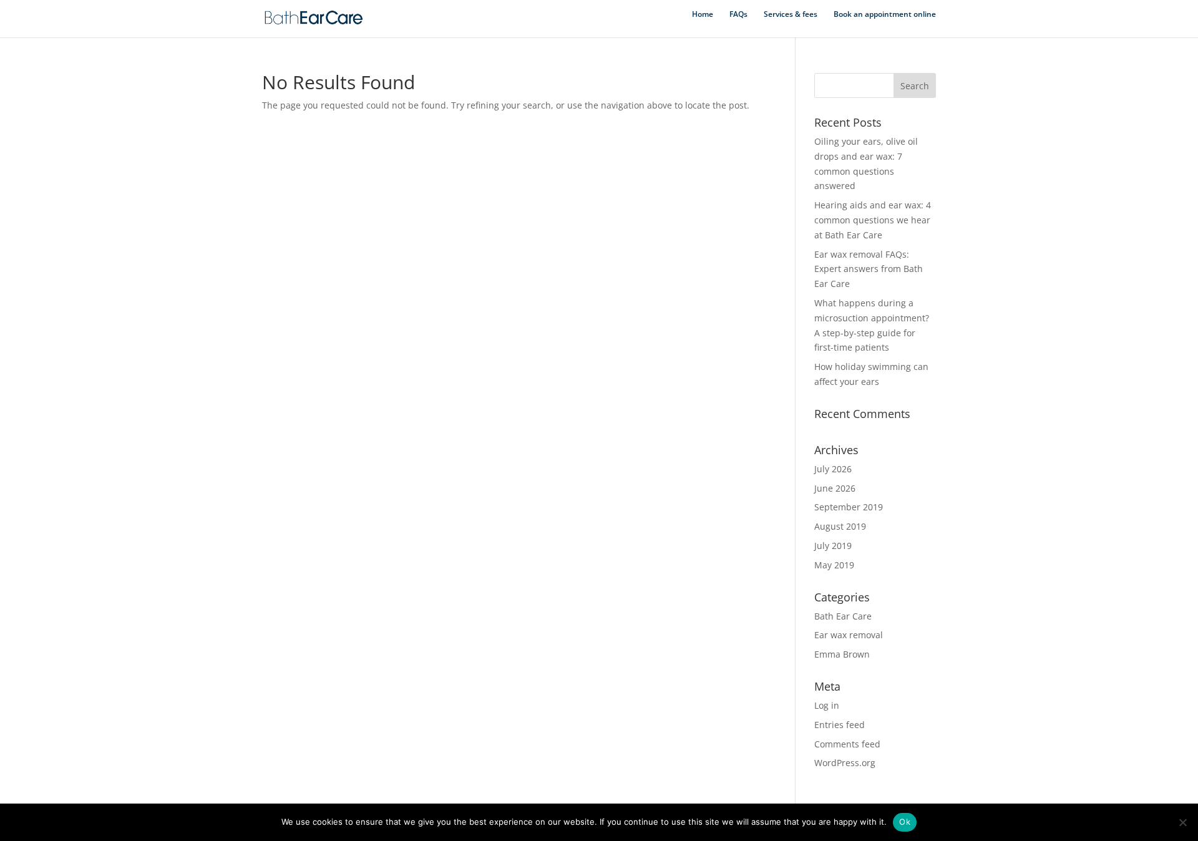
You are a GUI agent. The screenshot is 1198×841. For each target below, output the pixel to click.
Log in (826, 705)
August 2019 (840, 526)
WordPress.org (844, 763)
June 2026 (834, 488)
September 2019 (848, 507)
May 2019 (834, 565)
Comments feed (847, 744)
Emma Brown (842, 654)
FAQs (738, 14)
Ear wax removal (848, 635)
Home (702, 14)
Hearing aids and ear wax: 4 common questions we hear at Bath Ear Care (872, 220)
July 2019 (833, 546)
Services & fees (790, 14)
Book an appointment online (885, 14)
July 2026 (833, 469)
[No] (1182, 822)
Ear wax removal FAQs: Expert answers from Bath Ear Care (868, 269)
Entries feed (839, 725)
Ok (904, 822)
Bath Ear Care (843, 616)
